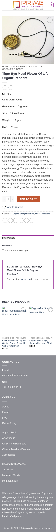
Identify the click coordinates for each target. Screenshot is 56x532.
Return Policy (9, 423)
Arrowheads (8, 438)
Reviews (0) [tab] (8, 238)
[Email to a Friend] (21, 220)
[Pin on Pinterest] (26, 220)
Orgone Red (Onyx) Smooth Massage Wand (40, 342)
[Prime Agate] (28, 5)
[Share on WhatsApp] (5, 220)
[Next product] (5, 87)
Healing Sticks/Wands (14, 464)
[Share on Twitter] (15, 220)
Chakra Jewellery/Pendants (17, 449)
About (5, 406)
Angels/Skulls (9, 432)
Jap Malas (7, 469)
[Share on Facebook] (10, 220)
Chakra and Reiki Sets (14, 443)
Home (5, 67)
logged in (26, 279)
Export (5, 412)
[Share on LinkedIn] (31, 220)
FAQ (4, 418)
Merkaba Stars (10, 481)
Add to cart (28, 199)
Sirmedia (48, 528)
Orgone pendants (12, 69)
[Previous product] (11, 87)
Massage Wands (11, 475)
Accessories (8, 455)
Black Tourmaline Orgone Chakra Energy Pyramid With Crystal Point (14, 343)
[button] (4, 5)
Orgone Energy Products (26, 67)
